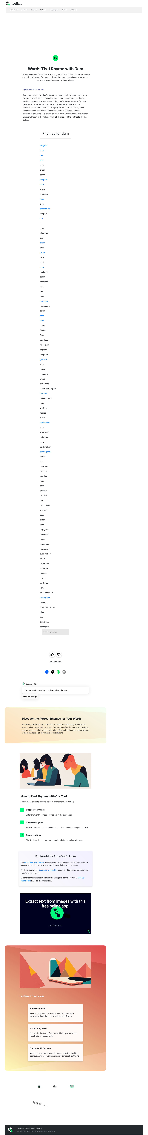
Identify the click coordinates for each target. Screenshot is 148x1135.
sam (42, 267)
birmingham (45, 452)
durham (43, 393)
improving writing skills (48, 870)
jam (41, 160)
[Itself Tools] (55, 1095)
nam (42, 315)
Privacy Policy (36, 1128)
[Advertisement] (74, 30)
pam (42, 320)
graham (43, 359)
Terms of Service (23, 1128)
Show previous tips (30, 696)
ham (42, 199)
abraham (44, 301)
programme (45, 209)
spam (42, 243)
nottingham (45, 597)
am (41, 218)
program (44, 145)
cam (42, 184)
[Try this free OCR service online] (55, 913)
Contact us (51, 1131)
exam (42, 252)
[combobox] (55, 632)
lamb (42, 150)
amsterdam (45, 422)
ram (41, 155)
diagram (43, 179)
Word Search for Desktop (34, 862)
